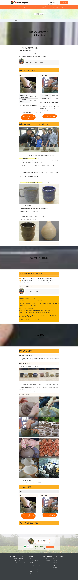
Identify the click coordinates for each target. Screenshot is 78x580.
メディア (55, 562)
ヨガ (31, 573)
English (63, 7)
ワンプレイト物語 (56, 564)
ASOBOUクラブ (48, 561)
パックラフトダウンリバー (35, 566)
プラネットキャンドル (23, 559)
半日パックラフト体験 (35, 564)
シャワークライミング (34, 569)
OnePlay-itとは (51, 7)
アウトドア (30, 7)
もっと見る (22, 491)
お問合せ (58, 7)
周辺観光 (55, 567)
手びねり (49, 116)
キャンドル (23, 7)
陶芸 (19, 7)
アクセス (55, 560)
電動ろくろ (28, 515)
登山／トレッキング (34, 571)
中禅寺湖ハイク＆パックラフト (35, 561)
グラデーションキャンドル (23, 563)
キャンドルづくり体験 (25, 526)
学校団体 (36, 7)
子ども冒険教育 (42, 7)
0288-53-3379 (52, 2)
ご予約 (64, 2)
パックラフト (32, 558)
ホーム (14, 7)
